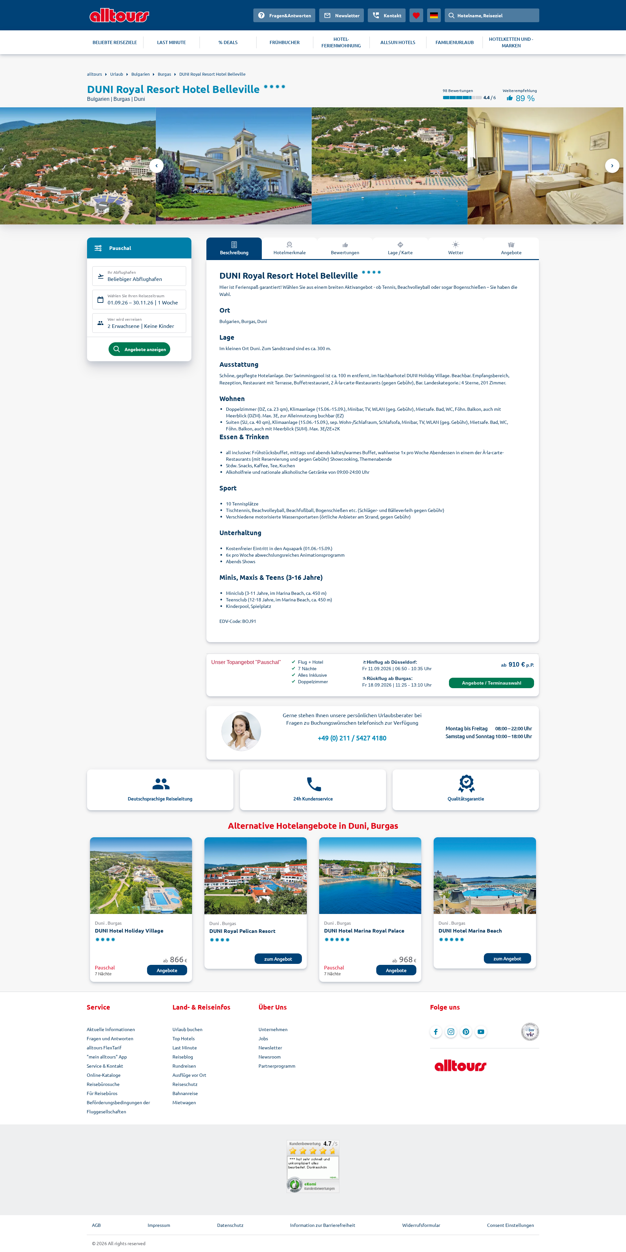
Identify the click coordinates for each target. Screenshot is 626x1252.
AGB (96, 1225)
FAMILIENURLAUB (455, 42)
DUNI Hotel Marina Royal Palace (364, 930)
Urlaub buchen (187, 1029)
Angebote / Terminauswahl (491, 683)
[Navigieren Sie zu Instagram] (451, 1032)
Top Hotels (183, 1038)
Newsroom (270, 1056)
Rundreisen (184, 1066)
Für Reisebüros (102, 1093)
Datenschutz (230, 1225)
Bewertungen (345, 252)
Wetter (455, 252)
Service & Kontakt (105, 1066)
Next (612, 166)
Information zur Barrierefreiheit (322, 1225)
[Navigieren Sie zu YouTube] (481, 1032)
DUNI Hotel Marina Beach (470, 930)
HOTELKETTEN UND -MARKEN (511, 42)
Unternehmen (273, 1029)
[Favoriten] (416, 15)
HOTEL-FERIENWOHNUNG (341, 42)
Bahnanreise (185, 1093)
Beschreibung (234, 252)
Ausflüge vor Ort (189, 1075)
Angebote (511, 252)
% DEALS (228, 42)
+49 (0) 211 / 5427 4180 (352, 738)
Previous (156, 166)
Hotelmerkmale (290, 252)
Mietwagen (184, 1102)
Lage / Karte (400, 252)
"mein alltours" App (107, 1056)
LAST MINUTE (171, 42)
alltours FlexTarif (104, 1047)
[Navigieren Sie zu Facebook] (436, 1032)
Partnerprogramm (277, 1066)
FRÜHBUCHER (285, 42)
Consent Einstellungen (510, 1225)
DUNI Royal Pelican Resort (242, 930)
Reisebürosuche (103, 1084)
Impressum (159, 1225)
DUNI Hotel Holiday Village (129, 930)
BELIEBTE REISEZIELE (115, 42)
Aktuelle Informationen (111, 1029)
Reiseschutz (185, 1084)
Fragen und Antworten (110, 1038)
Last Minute (184, 1047)
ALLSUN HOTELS (397, 42)
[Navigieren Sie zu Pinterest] (466, 1032)
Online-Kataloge (104, 1075)
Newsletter (270, 1047)
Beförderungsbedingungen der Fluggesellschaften (118, 1106)
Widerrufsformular (421, 1225)
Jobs (263, 1038)
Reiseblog (182, 1056)
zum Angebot (278, 959)
